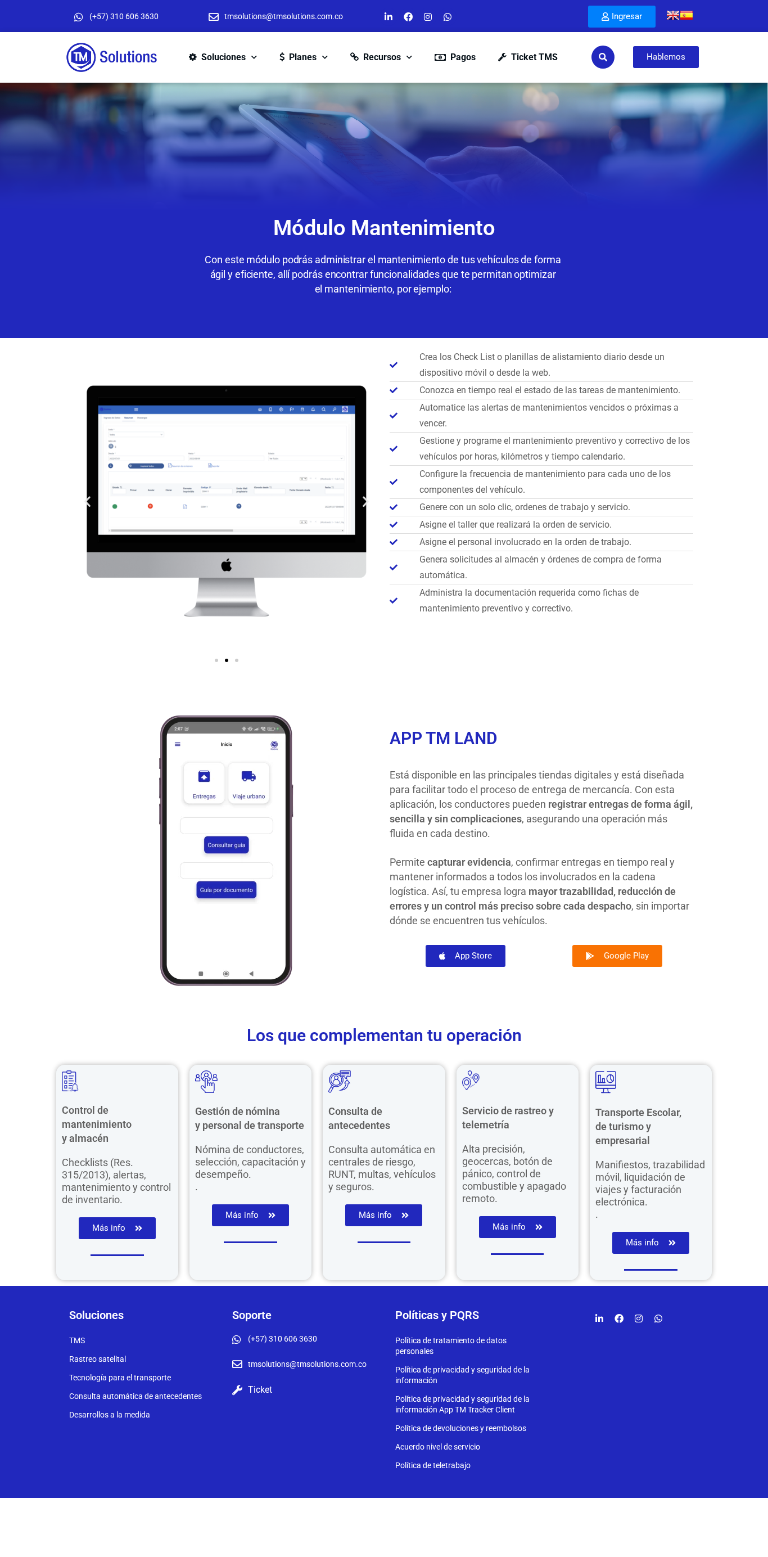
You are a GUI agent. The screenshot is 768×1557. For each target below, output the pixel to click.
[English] (673, 15)
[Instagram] (428, 17)
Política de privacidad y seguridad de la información (462, 1375)
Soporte (252, 1315)
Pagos (463, 57)
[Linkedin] (388, 17)
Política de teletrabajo (433, 1465)
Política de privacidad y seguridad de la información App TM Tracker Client (462, 1404)
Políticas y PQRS (437, 1315)
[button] (87, 501)
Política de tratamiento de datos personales (451, 1346)
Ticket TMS (534, 57)
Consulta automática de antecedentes (135, 1396)
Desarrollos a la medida (109, 1414)
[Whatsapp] (448, 17)
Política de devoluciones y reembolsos (460, 1428)
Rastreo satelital (97, 1359)
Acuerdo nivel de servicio (437, 1446)
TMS (77, 1340)
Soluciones (223, 57)
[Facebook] (408, 17)
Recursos (382, 57)
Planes (303, 57)
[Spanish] (686, 15)
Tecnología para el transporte (120, 1377)
